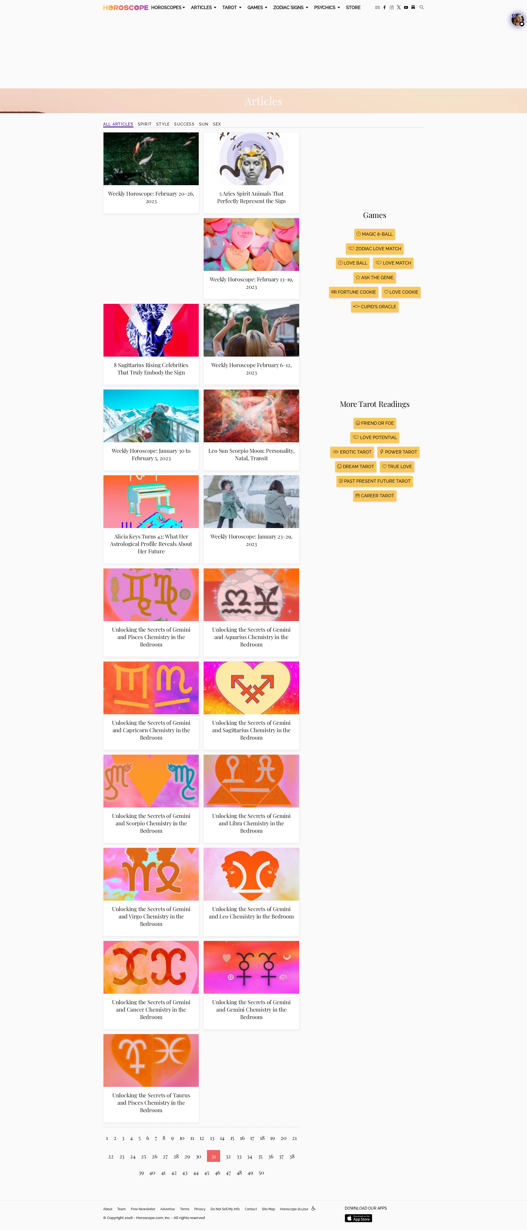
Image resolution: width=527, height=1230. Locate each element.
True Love (399, 466)
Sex (217, 124)
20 (284, 1137)
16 (242, 1137)
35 (260, 1156)
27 (165, 1156)
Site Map (268, 1209)
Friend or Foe (377, 423)
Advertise (167, 1209)
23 (122, 1156)
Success (184, 124)
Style (163, 124)
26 (154, 1156)
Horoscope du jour (294, 1209)
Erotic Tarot (355, 452)
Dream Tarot (358, 466)
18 (262, 1137)
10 (182, 1137)
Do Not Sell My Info (225, 1209)
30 (198, 1156)
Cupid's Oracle (378, 306)
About (107, 1209)
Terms (184, 1209)
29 (187, 1156)
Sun (204, 124)
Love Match (396, 263)
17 (252, 1137)
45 (206, 1172)
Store (353, 7)
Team (121, 1209)
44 (196, 1172)
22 (111, 1156)
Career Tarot (377, 495)
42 (174, 1172)
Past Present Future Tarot (377, 481)
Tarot (230, 7)
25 (143, 1156)
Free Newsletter (143, 1209)
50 (261, 1172)
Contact (251, 1209)
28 (176, 1156)
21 (294, 1137)
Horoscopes (166, 7)
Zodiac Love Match (378, 248)
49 (250, 1172)
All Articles (118, 124)
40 (152, 1172)
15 (232, 1137)
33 (239, 1156)
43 (184, 1172)
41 (163, 1172)
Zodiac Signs (289, 7)
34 (249, 1156)
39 (141, 1172)
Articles (202, 7)
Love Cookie (403, 292)
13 (212, 1137)
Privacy (200, 1209)
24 (133, 1156)
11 (192, 1137)
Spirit (145, 124)
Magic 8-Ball (377, 234)
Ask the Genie (377, 277)
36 (270, 1156)
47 (228, 1172)
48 (239, 1172)
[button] (314, 1208)
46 (217, 1172)
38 (292, 1156)
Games (256, 7)
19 (272, 1137)
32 (228, 1156)
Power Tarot (400, 452)
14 (222, 1137)
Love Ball (355, 263)
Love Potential (378, 437)
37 (281, 1156)
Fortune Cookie (356, 292)
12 (202, 1137)
